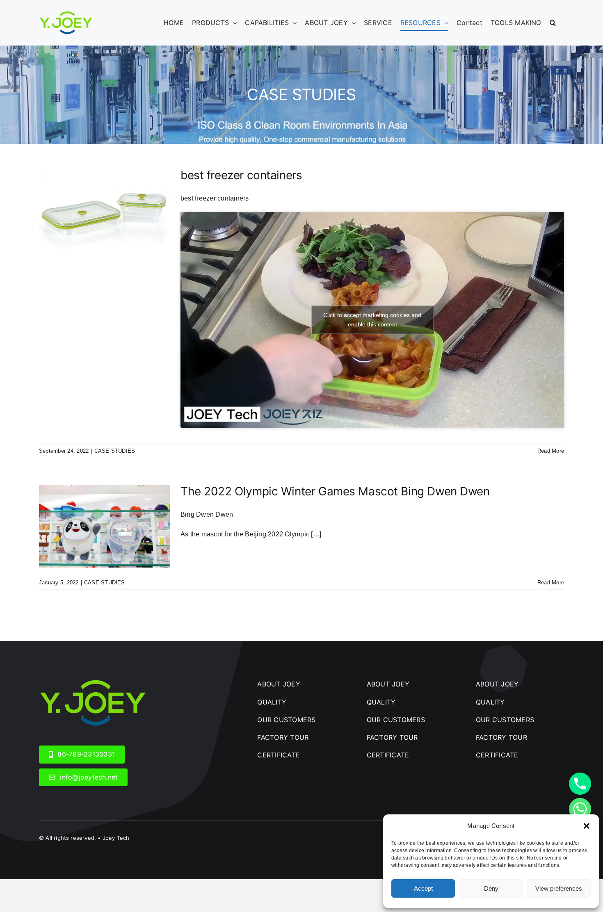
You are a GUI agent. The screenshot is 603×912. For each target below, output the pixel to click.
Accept (423, 888)
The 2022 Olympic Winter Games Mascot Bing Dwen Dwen (335, 491)
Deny (491, 888)
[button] (586, 826)
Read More (550, 451)
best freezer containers (241, 175)
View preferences (558, 888)
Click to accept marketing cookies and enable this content (372, 320)
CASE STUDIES (114, 451)
